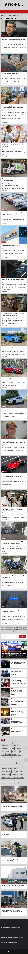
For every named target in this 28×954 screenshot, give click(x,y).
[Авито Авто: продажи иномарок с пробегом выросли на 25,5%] (14, 202)
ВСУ (21, 751)
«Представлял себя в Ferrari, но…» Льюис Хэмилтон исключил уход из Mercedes (18, 664)
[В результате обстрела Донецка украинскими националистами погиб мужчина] (5, 692)
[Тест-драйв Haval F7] (14, 399)
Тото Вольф (15, 771)
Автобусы (8, 751)
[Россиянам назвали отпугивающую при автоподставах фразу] (14, 848)
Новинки (4, 344)
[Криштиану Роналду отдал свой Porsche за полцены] (14, 134)
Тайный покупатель (6, 771)
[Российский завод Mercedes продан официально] (14, 235)
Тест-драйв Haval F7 (7, 410)
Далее (15, 630)
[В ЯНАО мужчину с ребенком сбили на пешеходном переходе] (14, 63)
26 (21, 628)
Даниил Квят (4, 757)
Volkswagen (18, 748)
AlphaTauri (4, 742)
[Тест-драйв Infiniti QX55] (14, 368)
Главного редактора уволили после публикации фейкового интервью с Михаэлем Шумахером (13, 442)
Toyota (12, 748)
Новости (4, 209)
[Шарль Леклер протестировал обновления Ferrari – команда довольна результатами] (14, 464)
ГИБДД (3, 69)
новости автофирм (12, 780)
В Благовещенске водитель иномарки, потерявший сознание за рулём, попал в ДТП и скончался (13, 806)
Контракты (20, 757)
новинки (4, 780)
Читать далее (4, 51)
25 (19, 628)
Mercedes (19, 742)
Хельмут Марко (15, 774)
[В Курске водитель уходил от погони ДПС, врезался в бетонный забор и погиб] (14, 531)
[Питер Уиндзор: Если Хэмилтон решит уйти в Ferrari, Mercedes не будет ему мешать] (5, 682)
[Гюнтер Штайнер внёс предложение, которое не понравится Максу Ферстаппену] (14, 28)
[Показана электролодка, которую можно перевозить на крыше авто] (14, 599)
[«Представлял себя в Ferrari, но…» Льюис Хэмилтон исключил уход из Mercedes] (5, 664)
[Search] (26, 11)
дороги (3, 777)
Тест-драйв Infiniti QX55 (8, 378)
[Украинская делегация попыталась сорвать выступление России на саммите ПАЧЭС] (5, 722)
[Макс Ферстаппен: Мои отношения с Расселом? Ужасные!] (5, 673)
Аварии (24, 748)
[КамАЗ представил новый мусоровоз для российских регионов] (14, 168)
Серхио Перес (17, 765)
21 (10, 628)
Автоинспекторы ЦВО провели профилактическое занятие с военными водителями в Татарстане (12, 107)
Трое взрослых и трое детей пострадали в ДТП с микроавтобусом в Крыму (18, 731)
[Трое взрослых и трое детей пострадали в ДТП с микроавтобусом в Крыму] (5, 731)
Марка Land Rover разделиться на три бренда (13, 885)
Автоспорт (4, 35)
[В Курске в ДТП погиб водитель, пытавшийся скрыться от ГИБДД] (14, 565)
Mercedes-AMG (5, 745)
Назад (2, 628)
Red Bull (16, 745)
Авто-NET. (14, 4)
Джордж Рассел (12, 757)
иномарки (9, 777)
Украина (21, 771)
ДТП (3, 310)
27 (23, 628)
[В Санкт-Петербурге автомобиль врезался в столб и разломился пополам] (14, 303)
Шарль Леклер (23, 774)
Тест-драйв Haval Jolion (8, 347)
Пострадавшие (5, 765)
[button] (2, 11)
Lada (14, 742)
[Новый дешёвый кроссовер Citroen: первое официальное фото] (14, 269)
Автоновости (15, 751)
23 (14, 628)
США (11, 765)
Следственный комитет (7, 768)
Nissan (11, 745)
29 (12, 630)
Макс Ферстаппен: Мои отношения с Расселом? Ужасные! (17, 673)
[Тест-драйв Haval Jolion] (14, 337)
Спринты (16, 768)
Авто (3, 141)
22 (12, 628)
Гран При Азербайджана (11, 754)
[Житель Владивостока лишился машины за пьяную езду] (14, 822)
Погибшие (20, 762)
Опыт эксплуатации (11, 762)
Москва (3, 762)
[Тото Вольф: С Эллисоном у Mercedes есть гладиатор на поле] (14, 498)
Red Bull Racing (5, 748)
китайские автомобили (18, 777)
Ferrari (9, 742)
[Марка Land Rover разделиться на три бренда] (14, 875)
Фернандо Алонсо (6, 774)
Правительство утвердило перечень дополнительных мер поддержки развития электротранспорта (12, 912)
